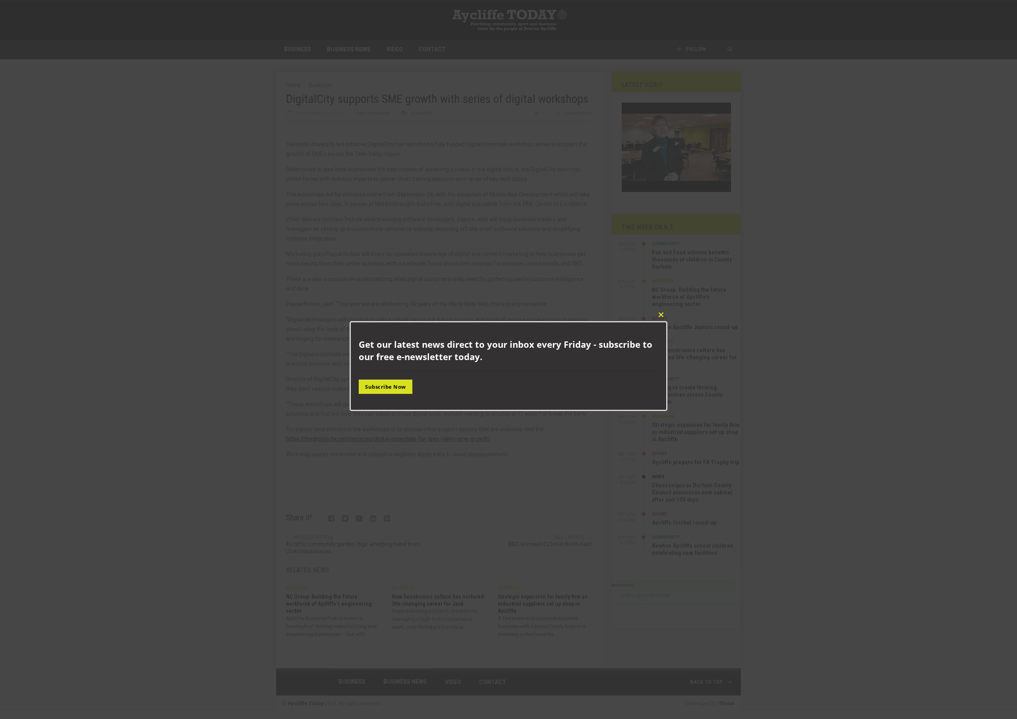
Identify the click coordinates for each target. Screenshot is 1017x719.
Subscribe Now (385, 386)
